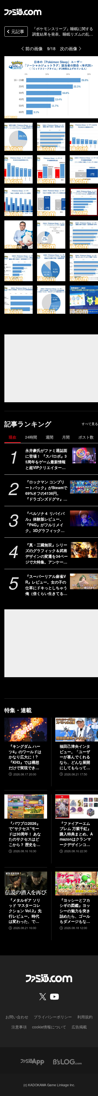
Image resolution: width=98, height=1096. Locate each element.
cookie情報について (49, 1027)
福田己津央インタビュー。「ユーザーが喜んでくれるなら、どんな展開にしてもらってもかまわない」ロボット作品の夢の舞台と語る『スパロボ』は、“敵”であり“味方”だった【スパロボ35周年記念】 (75, 757)
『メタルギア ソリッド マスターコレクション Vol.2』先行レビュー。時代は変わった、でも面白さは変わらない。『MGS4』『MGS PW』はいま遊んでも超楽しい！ (25, 911)
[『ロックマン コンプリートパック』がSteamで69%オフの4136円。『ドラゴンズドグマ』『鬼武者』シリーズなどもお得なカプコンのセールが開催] (84, 487)
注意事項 (19, 1027)
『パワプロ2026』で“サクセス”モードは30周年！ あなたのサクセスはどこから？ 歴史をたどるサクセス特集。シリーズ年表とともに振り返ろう (25, 834)
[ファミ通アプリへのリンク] (32, 1061)
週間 (49, 437)
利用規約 (85, 1016)
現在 (12, 437)
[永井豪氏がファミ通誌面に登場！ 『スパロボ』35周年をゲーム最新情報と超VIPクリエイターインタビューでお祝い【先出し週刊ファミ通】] (84, 455)
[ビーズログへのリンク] (67, 1061)
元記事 (17, 31)
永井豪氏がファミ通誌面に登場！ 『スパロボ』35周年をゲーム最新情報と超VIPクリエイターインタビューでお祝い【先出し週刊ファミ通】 (46, 459)
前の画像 (34, 48)
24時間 (31, 437)
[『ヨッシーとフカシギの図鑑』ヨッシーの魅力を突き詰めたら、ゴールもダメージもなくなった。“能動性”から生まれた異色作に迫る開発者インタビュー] (76, 883)
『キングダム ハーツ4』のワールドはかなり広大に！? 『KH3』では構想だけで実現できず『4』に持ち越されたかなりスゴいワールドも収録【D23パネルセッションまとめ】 (25, 757)
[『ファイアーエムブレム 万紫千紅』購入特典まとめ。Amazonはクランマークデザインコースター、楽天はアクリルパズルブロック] (76, 806)
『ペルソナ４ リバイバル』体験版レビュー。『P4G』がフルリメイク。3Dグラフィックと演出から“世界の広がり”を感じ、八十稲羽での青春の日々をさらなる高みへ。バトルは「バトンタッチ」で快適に (46, 522)
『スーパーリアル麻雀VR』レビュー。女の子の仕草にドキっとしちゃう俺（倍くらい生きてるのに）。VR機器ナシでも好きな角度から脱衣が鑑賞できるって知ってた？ (46, 585)
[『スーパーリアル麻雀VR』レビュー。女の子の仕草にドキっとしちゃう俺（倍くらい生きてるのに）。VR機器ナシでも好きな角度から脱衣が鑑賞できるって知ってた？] (84, 581)
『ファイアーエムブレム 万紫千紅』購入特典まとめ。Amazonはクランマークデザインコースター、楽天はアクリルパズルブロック (76, 834)
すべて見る (90, 424)
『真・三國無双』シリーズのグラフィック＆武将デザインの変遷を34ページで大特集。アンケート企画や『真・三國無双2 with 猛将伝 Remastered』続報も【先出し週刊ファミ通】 (46, 553)
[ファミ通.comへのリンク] (22, 12)
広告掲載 (79, 1027)
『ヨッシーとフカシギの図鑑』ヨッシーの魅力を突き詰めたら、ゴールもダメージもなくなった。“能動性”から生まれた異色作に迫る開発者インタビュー (75, 911)
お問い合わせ (16, 1016)
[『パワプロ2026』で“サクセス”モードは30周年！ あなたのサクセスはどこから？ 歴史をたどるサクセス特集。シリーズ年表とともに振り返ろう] (25, 806)
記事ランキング (27, 424)
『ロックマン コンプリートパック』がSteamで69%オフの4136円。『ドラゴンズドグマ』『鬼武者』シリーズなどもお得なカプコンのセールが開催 (46, 490)
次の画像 (68, 48)
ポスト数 (86, 437)
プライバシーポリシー (53, 1016)
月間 (66, 437)
